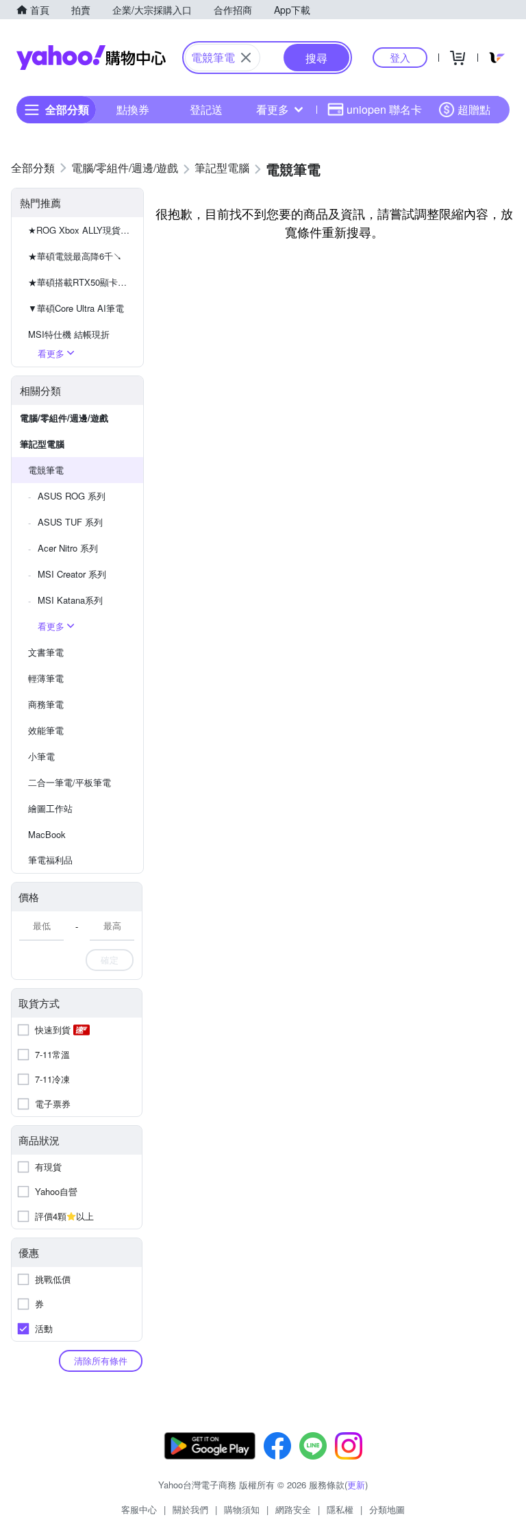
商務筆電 (46, 704)
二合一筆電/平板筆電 (69, 782)
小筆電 (41, 756)
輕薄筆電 (46, 678)
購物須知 (242, 1509)
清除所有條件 (100, 1360)
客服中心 (139, 1509)
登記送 (206, 109)
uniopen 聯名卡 (384, 109)
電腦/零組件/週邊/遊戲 (64, 417)
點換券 (132, 109)
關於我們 (190, 1509)
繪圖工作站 (50, 808)
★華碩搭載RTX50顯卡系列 (82, 281)
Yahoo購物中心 (91, 57)
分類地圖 (387, 1509)
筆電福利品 (50, 859)
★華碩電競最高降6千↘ (75, 255)
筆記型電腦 (42, 443)
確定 (109, 959)
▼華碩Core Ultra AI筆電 (76, 308)
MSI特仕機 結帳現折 (69, 334)
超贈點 (474, 109)
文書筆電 (46, 652)
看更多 (272, 109)
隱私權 (340, 1509)
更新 (356, 1484)
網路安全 (293, 1509)
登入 (400, 57)
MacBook (47, 834)
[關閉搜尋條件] (246, 57)
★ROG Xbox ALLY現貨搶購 (83, 229)
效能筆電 (46, 730)
